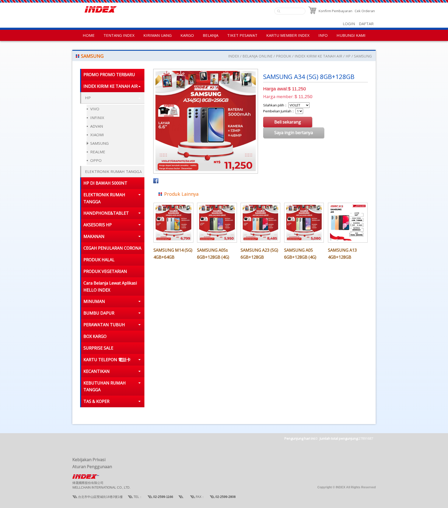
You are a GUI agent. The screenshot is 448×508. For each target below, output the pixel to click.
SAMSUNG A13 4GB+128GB (342, 253)
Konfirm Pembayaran (335, 11)
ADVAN (96, 126)
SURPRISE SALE (98, 348)
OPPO (95, 160)
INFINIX (96, 117)
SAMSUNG (363, 56)
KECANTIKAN (96, 371)
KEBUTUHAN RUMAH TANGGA (104, 386)
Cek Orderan (365, 11)
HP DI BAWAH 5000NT (105, 183)
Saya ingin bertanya (293, 132)
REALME (97, 151)
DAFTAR (366, 23)
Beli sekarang (287, 122)
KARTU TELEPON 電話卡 (107, 359)
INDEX (233, 56)
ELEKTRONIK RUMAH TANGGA (113, 171)
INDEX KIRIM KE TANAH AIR (318, 56)
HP (349, 56)
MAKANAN (93, 236)
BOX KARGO (95, 336)
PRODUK (283, 56)
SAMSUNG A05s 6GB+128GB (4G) (213, 253)
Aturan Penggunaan (92, 466)
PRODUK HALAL (99, 260)
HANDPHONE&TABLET (106, 213)
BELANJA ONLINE (257, 56)
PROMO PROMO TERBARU (109, 74)
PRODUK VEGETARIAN (105, 271)
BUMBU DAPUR (98, 313)
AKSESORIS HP (97, 225)
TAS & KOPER (96, 401)
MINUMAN (94, 301)
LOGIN (349, 23)
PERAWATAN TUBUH (104, 325)
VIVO (94, 108)
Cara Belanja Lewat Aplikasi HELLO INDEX (110, 286)
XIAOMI (96, 134)
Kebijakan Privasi (89, 459)
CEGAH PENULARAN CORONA (112, 248)
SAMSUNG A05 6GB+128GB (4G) (300, 253)
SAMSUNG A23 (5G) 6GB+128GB (259, 253)
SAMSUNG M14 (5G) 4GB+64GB (172, 253)
